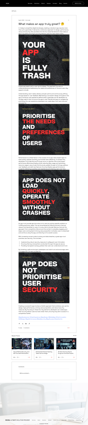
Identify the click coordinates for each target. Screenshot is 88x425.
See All (74, 335)
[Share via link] (29, 323)
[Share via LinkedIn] (26, 323)
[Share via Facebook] (19, 323)
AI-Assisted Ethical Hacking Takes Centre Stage (44, 352)
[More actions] (68, 20)
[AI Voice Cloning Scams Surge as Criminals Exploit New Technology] (66, 343)
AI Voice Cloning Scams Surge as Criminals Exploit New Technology (66, 352)
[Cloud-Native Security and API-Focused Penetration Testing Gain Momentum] (22, 343)
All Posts (14, 11)
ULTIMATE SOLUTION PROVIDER (17, 420)
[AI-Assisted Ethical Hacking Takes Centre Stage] (44, 343)
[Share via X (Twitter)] (22, 323)
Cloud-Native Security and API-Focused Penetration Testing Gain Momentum (21, 352)
